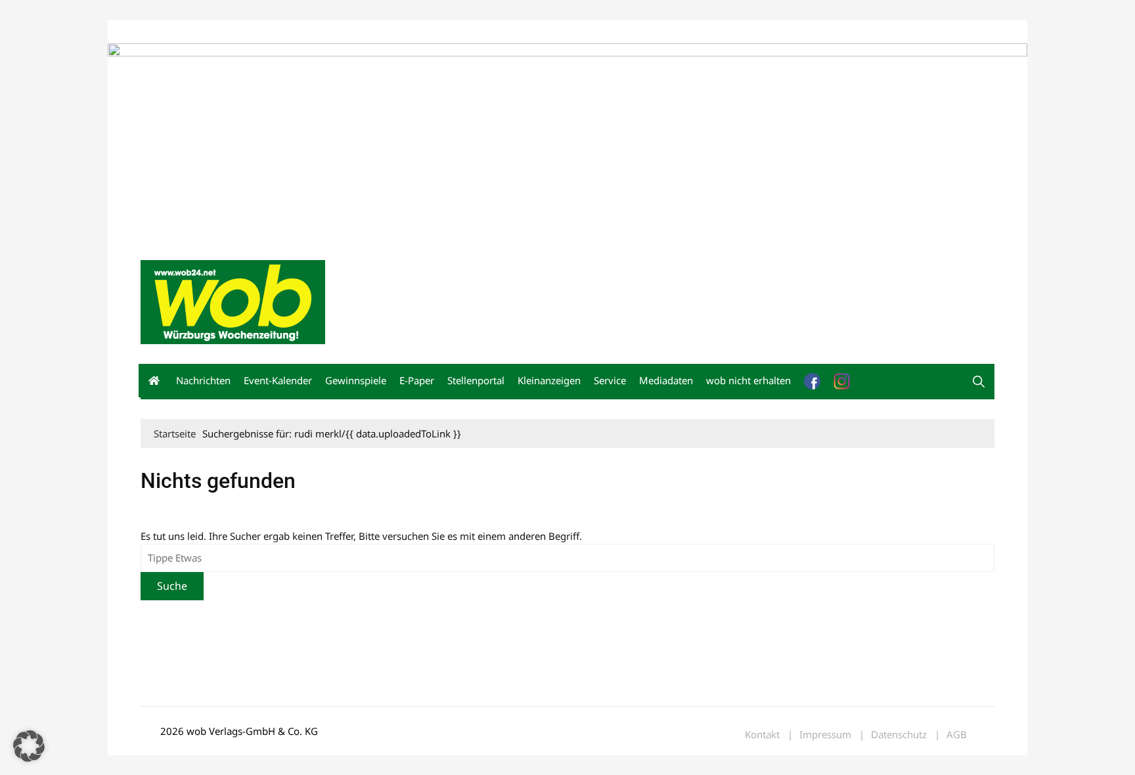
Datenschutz (899, 735)
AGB (956, 735)
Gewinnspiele (355, 380)
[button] (979, 381)
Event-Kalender (278, 380)
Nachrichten (203, 380)
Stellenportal (475, 380)
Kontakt (290, 32)
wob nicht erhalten (231, 32)
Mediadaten (164, 32)
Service (610, 380)
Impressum (335, 32)
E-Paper (416, 380)
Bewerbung (386, 32)
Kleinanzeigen (549, 380)
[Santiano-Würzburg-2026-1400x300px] (567, 140)
